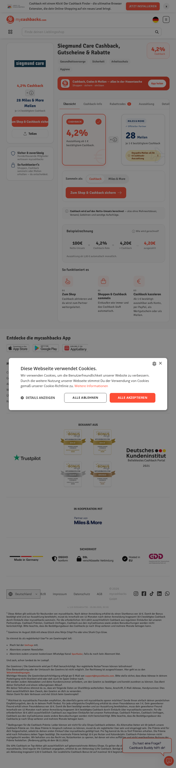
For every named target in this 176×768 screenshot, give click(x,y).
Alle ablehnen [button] (85, 397)
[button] (38, 397)
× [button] (160, 363)
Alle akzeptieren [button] (132, 397)
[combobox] (154, 364)
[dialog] (88, 384)
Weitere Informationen (91, 386)
